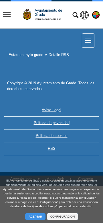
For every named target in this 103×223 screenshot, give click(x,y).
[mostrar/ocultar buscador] (75, 16)
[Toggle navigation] (7, 14)
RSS (52, 148)
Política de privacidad (52, 123)
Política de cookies (52, 136)
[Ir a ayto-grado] (45, 14)
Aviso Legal (51, 110)
